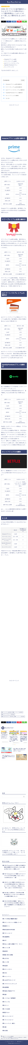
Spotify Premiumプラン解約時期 (7, 716)
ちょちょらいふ (14, 2)
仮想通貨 (6, 987)
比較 (5, 1027)
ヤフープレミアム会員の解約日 (14, 87)
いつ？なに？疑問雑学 (5, 6)
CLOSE (22, 80)
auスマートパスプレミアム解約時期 (8, 714)
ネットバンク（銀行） (10, 1023)
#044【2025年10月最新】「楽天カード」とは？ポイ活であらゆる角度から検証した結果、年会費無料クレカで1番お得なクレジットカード (14, 904)
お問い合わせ (19, 1041)
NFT (5, 940)
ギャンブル (7, 1001)
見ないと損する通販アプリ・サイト (13, 944)
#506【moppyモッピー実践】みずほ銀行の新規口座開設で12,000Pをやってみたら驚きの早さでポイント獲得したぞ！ (15, 867)
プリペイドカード (8, 1019)
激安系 (6, 951)
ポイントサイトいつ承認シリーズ (12, 922)
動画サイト (7, 926)
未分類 (6, 1030)
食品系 (6, 965)
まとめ (7, 98)
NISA (5, 972)
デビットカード (8, 933)
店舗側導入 (7, 936)
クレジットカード (8, 1016)
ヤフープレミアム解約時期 (18, 712)
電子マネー (7, 1012)
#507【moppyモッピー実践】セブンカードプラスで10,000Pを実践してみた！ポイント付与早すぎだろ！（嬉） (15, 875)
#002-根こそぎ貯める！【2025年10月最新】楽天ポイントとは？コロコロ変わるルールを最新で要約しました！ (14, 894)
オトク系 (6, 962)
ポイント (6, 1005)
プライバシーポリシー (10, 1041)
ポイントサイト (8, 969)
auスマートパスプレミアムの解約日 (15, 89)
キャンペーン (7, 976)
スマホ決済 (7, 1009)
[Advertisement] (14, 120)
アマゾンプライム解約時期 (6, 712)
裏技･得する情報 (8, 954)
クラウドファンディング (10, 983)
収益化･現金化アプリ (9, 991)
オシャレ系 (7, 947)
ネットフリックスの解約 (12, 95)
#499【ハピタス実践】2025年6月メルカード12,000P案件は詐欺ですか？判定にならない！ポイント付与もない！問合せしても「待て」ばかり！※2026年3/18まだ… (14, 885)
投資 (5, 994)
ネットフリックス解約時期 (19, 716)
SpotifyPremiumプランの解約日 (14, 92)
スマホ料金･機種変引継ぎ (10, 918)
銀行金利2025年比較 (9, 929)
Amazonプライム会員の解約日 (14, 84)
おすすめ (6, 958)
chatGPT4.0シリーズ (9, 980)
